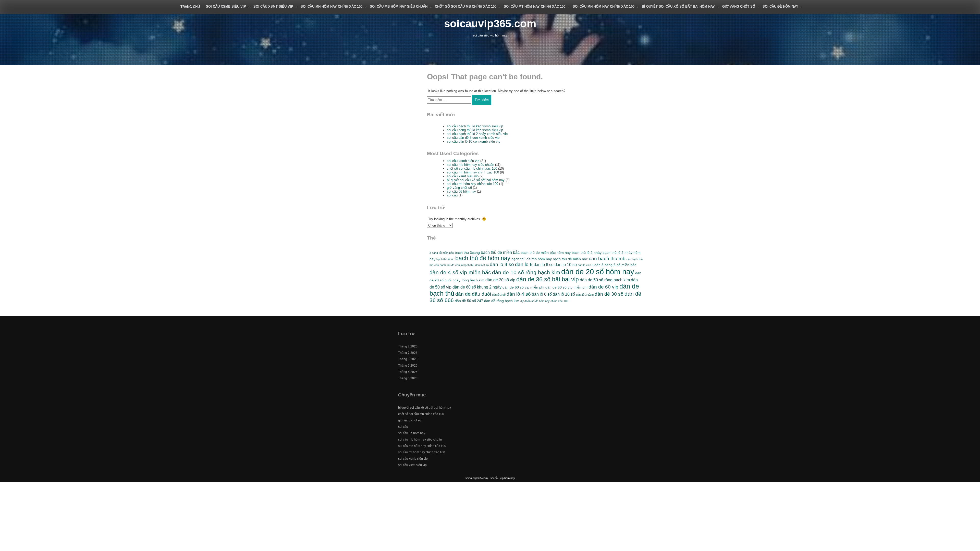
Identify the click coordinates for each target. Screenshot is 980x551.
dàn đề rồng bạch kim (501, 301)
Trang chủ (190, 7)
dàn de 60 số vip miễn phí (523, 287)
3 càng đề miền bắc (442, 252)
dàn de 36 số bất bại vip (547, 279)
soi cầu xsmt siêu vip (273, 6)
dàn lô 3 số (499, 294)
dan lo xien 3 (585, 265)
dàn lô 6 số (542, 294)
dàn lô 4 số (519, 294)
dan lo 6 (524, 264)
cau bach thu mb (607, 258)
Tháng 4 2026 (408, 372)
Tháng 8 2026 (408, 346)
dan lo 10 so (566, 264)
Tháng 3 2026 (408, 378)
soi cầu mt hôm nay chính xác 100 (534, 6)
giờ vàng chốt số (738, 6)
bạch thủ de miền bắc (500, 252)
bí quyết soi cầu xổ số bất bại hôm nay (678, 6)
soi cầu (452, 195)
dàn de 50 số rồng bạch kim (605, 280)
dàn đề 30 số (609, 294)
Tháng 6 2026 (408, 359)
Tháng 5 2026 (408, 365)
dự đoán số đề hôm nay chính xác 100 (544, 301)
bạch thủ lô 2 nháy (587, 253)
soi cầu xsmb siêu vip (226, 6)
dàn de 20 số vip (500, 280)
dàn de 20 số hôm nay (597, 271)
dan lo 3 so (482, 265)
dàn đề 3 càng (585, 294)
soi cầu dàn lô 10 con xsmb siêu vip (473, 141)
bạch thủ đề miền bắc (570, 259)
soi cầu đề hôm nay (780, 6)
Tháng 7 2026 (408, 353)
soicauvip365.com (490, 24)
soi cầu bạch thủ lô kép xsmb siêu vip (475, 126)
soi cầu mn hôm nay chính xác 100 (331, 6)
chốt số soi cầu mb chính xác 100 (465, 6)
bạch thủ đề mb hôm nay (531, 259)
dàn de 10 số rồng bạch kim (526, 272)
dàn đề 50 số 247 (469, 301)
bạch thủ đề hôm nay (482, 258)
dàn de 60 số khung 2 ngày (476, 287)
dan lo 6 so (544, 264)
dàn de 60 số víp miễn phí (566, 287)
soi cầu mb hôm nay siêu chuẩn (398, 6)
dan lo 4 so (502, 264)
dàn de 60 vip (603, 287)
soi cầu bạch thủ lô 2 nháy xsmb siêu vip (477, 134)
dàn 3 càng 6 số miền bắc (615, 265)
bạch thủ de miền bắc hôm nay (546, 253)
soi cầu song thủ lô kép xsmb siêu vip (475, 130)
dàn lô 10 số (564, 294)
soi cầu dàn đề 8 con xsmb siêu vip (473, 138)
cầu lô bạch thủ (464, 265)
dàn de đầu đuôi (473, 294)
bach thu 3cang (467, 253)
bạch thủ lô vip (445, 259)
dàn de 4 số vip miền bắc (460, 272)
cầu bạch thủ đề (444, 265)
